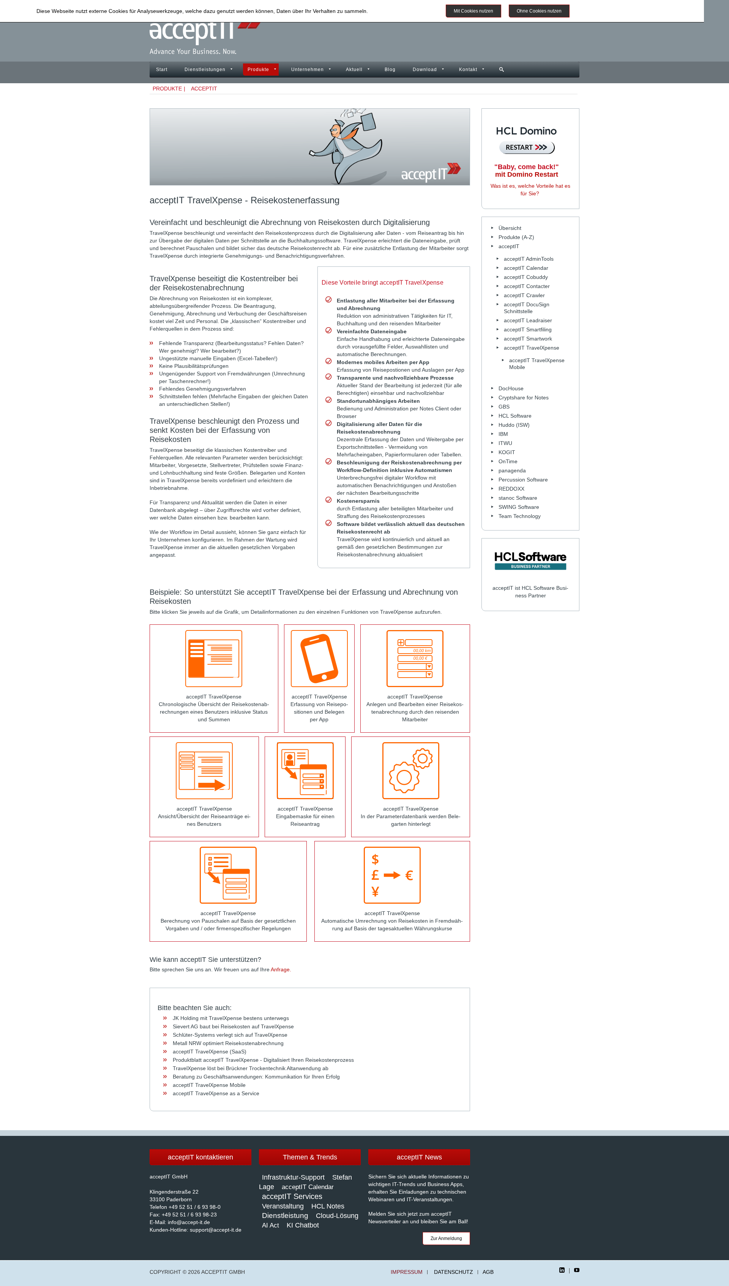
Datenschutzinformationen (400, 11)
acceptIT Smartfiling (528, 329)
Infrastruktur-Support (293, 1177)
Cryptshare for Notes (524, 397)
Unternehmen (307, 69)
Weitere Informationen (604, 11)
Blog (390, 69)
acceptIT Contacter (527, 286)
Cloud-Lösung (337, 1215)
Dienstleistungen (205, 69)
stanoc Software (518, 498)
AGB (488, 1272)
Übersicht (510, 228)
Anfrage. (281, 969)
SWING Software (519, 507)
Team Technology (520, 516)
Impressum (407, 1272)
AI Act (270, 1225)
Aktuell (354, 69)
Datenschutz (453, 1272)
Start (161, 69)
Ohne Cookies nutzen (539, 11)
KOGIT (507, 452)
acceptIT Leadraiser (528, 320)
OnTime (508, 461)
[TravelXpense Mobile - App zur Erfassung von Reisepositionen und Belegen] (319, 658)
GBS (504, 407)
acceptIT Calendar (526, 268)
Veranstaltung (283, 1206)
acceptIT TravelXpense (531, 348)
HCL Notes (327, 1206)
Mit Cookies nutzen (473, 11)
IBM (503, 434)
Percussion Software (523, 480)
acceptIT (204, 89)
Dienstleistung (285, 1215)
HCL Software (515, 416)
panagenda (512, 470)
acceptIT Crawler (524, 295)
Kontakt (468, 69)
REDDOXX (511, 489)
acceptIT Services (292, 1196)
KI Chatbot (303, 1225)
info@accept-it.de (189, 1222)
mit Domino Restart (526, 170)
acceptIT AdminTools (529, 259)
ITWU (505, 443)
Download (425, 69)
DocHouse (511, 388)
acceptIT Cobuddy (526, 277)
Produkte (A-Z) (516, 237)
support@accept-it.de (215, 1230)
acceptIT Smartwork (528, 339)
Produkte (258, 69)
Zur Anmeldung (446, 1238)
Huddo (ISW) (514, 425)
